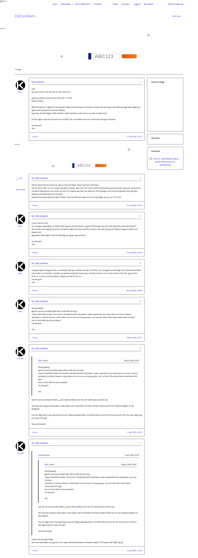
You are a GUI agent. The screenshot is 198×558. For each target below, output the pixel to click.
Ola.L (20, 92)
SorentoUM (20, 189)
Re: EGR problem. (40, 178)
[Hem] (33, 4)
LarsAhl (20, 358)
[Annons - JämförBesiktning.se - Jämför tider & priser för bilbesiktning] (165, 164)
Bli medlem (149, 4)
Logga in (136, 4)
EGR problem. (25, 15)
